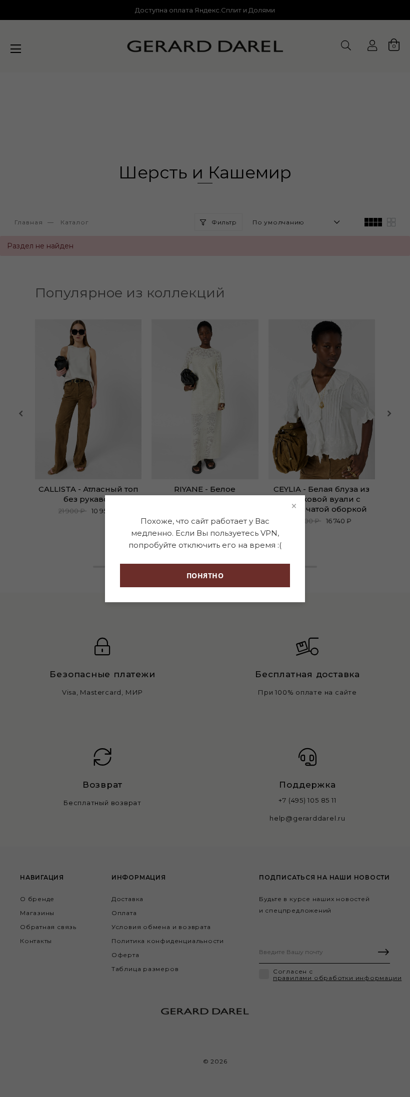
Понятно (205, 575)
